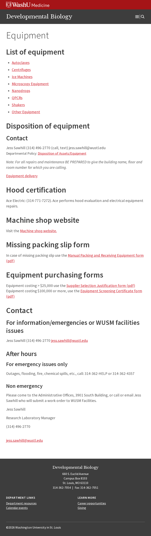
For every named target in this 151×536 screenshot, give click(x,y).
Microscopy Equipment (30, 83)
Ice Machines (22, 76)
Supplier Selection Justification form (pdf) (100, 285)
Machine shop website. (38, 230)
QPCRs (17, 97)
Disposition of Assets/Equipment (62, 153)
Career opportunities (92, 503)
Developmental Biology (39, 16)
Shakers (18, 104)
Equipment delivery (22, 175)
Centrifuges (21, 69)
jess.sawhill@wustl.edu (69, 340)
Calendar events (17, 508)
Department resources (21, 503)
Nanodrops (21, 90)
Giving (82, 508)
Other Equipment (26, 112)
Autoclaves (20, 62)
